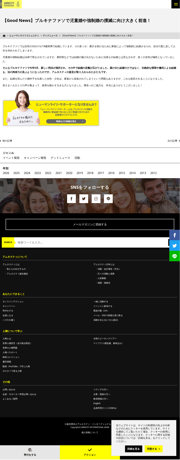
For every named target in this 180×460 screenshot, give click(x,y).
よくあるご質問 (10, 398)
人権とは (7, 338)
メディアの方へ (100, 389)
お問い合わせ (9, 389)
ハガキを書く (9, 319)
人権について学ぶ (12, 331)
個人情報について (89, 432)
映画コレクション (11, 357)
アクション (90, 454)
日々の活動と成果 (106, 273)
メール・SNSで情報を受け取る (108, 315)
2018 (90, 173)
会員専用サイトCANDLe (104, 408)
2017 (101, 173)
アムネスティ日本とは (103, 264)
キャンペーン (9, 306)
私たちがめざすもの (16, 268)
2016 (111, 173)
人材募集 (102, 278)
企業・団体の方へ (101, 394)
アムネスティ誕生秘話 (17, 273)
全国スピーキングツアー (105, 338)
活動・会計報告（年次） (109, 268)
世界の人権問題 (10, 347)
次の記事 (172, 140)
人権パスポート (10, 352)
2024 (27, 173)
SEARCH (8, 242)
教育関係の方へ (100, 398)
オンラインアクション (13, 301)
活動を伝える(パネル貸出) (105, 319)
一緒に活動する (100, 301)
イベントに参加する (102, 306)
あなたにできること (14, 293)
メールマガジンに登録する (90, 224)
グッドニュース (50, 35)
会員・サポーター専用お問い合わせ (19, 394)
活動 (77, 158)
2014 (132, 173)
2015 (122, 173)
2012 (153, 173)
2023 (37, 173)
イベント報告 (11, 158)
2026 (6, 173)
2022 (48, 173)
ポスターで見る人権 (12, 370)
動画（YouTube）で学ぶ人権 (16, 366)
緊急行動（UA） (101, 310)
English (96, 403)
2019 (80, 173)
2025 (16, 173)
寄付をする (30, 454)
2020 (69, 173)
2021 (58, 173)
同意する (152, 448)
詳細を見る (133, 448)
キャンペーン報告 (35, 158)
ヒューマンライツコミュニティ (24, 35)
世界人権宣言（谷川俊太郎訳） (17, 343)
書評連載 (7, 361)
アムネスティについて (15, 256)
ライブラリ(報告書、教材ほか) (107, 343)
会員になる (8, 315)
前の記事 (7, 140)
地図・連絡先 (104, 282)
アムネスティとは (11, 264)
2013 (143, 173)
